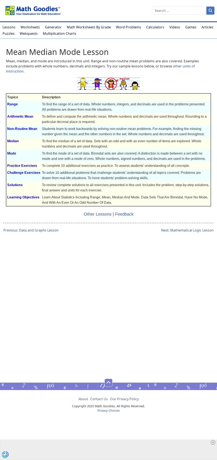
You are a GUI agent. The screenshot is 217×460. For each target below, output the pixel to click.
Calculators (155, 27)
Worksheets (30, 27)
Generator (53, 27)
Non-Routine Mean (22, 129)
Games (190, 27)
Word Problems (128, 27)
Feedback (124, 214)
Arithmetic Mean (20, 116)
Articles (207, 27)
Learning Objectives (23, 197)
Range (12, 104)
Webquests (29, 33)
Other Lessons (97, 214)
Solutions (15, 185)
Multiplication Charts (59, 33)
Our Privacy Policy (124, 399)
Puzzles (9, 33)
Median (13, 141)
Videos (174, 27)
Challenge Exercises (23, 172)
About (83, 399)
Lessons (9, 27)
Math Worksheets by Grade (89, 27)
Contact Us (99, 399)
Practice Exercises (22, 165)
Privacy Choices (108, 410)
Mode (11, 153)
